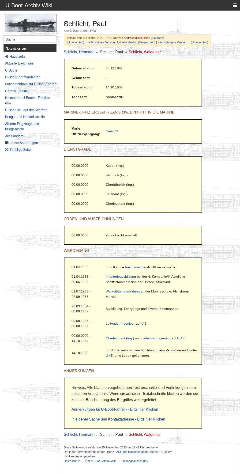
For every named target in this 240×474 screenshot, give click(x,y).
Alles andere (14, 135)
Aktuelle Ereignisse (19, 63)
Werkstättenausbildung (123, 291)
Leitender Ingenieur (120, 323)
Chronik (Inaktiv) (17, 90)
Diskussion (143, 37)
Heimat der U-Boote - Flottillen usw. (27, 100)
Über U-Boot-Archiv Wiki (100, 461)
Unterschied (75, 42)
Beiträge (157, 37)
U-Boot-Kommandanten (22, 77)
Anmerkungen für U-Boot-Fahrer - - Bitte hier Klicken (114, 409)
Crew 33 (112, 131)
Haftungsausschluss (135, 461)
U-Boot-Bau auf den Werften (26, 109)
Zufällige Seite (20, 149)
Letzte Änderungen (24, 142)
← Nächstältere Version (100, 42)
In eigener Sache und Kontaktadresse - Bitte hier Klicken (118, 419)
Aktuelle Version (127, 42)
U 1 (143, 323)
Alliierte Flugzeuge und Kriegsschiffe (22, 126)
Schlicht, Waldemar (145, 52)
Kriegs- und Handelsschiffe (25, 116)
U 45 (180, 338)
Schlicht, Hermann (79, 52)
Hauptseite (18, 56)
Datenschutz (72, 461)
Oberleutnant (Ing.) (120, 338)
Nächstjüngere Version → (174, 42)
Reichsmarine (135, 267)
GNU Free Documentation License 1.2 (139, 452)
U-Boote (11, 70)
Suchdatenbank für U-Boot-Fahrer (30, 83)
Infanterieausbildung (121, 276)
